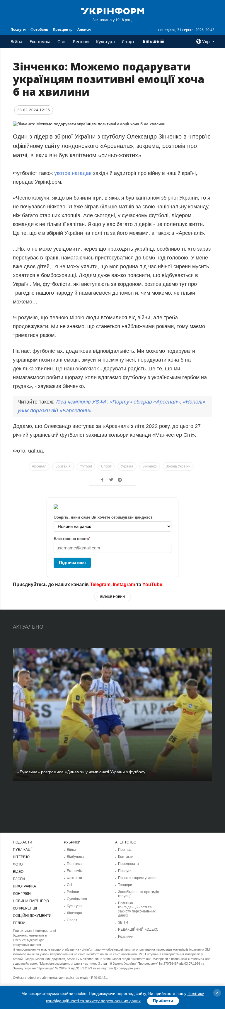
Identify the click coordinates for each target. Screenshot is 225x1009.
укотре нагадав (73, 173)
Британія (63, 466)
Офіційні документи (32, 916)
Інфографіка (24, 886)
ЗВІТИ (123, 922)
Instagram (124, 584)
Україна (127, 466)
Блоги (19, 879)
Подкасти (22, 842)
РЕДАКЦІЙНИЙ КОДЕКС (138, 929)
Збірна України (178, 466)
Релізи (19, 923)
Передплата (128, 864)
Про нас (125, 850)
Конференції (25, 908)
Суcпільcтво (77, 899)
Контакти (125, 857)
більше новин (112, 596)
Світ (61, 41)
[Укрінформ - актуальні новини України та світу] (112, 10)
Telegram (100, 584)
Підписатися (72, 562)
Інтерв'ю (21, 857)
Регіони (81, 41)
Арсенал (39, 466)
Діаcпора (74, 913)
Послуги (18, 29)
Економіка (40, 41)
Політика (74, 864)
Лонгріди (22, 894)
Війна (17, 41)
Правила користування (137, 878)
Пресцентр (63, 29)
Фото (18, 864)
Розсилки (125, 936)
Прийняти (163, 1000)
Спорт (128, 41)
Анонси (84, 29)
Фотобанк (39, 29)
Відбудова (75, 857)
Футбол (86, 466)
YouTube (152, 584)
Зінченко (149, 466)
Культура (105, 41)
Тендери (125, 885)
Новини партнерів (31, 901)
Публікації (22, 850)
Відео (18, 872)
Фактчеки (74, 878)
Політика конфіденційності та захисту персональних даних (137, 909)
